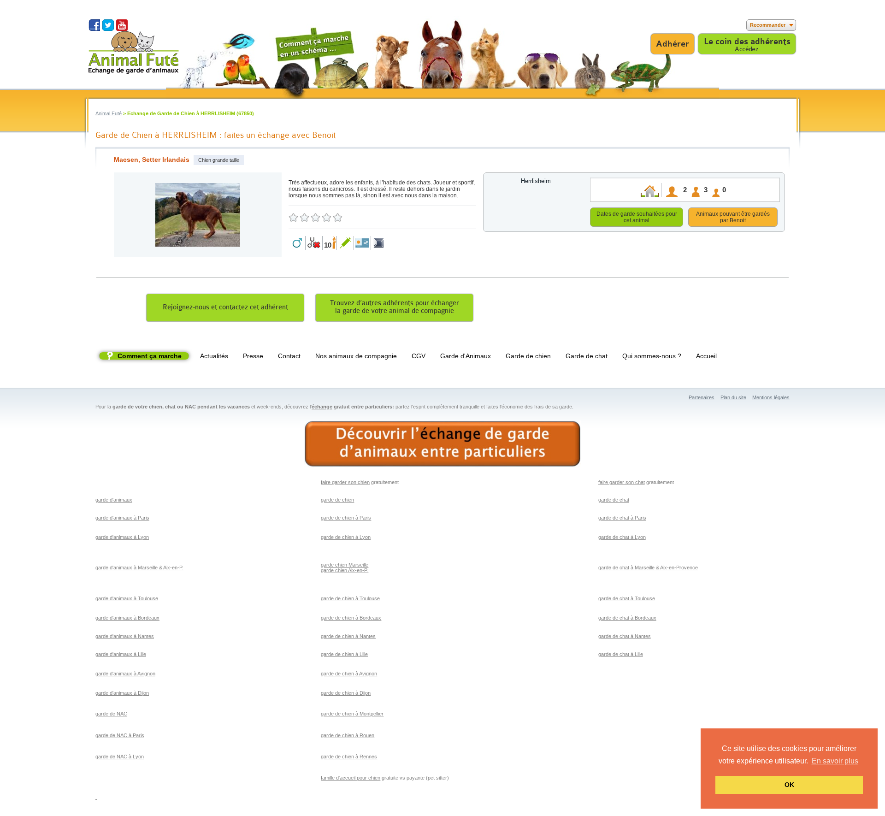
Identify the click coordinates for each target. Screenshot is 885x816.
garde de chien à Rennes (349, 756)
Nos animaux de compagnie (356, 356)
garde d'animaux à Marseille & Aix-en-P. (139, 567)
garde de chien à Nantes (348, 636)
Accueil (706, 356)
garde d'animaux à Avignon (125, 673)
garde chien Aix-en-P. (344, 570)
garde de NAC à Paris (119, 735)
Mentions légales (771, 397)
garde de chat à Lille (620, 654)
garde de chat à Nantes (624, 636)
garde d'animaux (113, 500)
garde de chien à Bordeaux (351, 618)
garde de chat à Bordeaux (627, 618)
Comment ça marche (150, 356)
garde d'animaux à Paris (122, 517)
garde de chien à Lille (344, 654)
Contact (289, 356)
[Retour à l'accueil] (133, 52)
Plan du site (733, 397)
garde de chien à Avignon (349, 673)
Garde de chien (528, 356)
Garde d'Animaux (465, 356)
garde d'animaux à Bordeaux (127, 618)
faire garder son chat (621, 482)
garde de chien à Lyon (346, 537)
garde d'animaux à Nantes (124, 636)
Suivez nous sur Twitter (108, 25)
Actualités (214, 356)
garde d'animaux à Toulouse (126, 598)
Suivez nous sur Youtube (122, 25)
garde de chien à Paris (346, 517)
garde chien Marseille (344, 565)
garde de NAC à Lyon (119, 756)
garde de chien (337, 500)
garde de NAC (111, 713)
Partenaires (701, 397)
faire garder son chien (345, 482)
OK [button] (789, 784)
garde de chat (613, 500)
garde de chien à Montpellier (352, 713)
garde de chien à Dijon (346, 693)
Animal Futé (108, 113)
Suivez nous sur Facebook (94, 25)
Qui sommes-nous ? (651, 356)
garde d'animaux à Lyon (122, 537)
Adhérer (672, 44)
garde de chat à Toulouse (626, 598)
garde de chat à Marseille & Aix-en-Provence (648, 567)
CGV (418, 356)
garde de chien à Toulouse (350, 598)
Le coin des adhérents (747, 41)
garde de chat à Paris (622, 517)
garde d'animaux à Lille (120, 654)
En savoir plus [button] (835, 761)
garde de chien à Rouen (347, 735)
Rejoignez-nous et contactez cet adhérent (225, 307)
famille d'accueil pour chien (350, 778)
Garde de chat (587, 356)
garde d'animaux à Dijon (122, 693)
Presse (253, 356)
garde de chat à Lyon (622, 537)
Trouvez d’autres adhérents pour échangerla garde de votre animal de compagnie (394, 307)
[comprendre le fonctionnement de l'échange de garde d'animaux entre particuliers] (442, 444)
